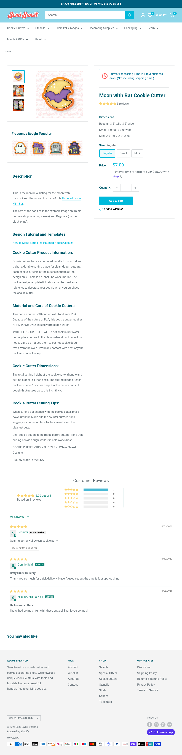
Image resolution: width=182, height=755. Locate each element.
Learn (151, 28)
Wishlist (73, 673)
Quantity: (105, 187)
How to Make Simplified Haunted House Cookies (43, 243)
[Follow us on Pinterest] (162, 724)
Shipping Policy (147, 673)
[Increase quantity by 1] (135, 187)
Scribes (103, 696)
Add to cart (116, 200)
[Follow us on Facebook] (149, 724)
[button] (108, 103)
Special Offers (108, 673)
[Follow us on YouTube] (169, 724)
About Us (73, 678)
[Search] (129, 15)
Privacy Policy (146, 684)
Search (103, 667)
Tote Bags (105, 701)
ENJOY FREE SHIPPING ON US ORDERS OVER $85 (91, 3)
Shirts (102, 690)
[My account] (143, 15)
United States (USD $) (21, 718)
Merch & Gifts (15, 39)
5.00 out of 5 (44, 495)
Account (73, 667)
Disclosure (143, 667)
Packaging (131, 28)
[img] (18, 527)
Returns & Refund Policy (152, 678)
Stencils (40, 28)
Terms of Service (147, 690)
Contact (73, 684)
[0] (172, 15)
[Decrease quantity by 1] (116, 187)
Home (7, 51)
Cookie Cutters (16, 28)
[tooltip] (20, 148)
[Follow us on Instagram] (156, 724)
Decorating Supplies (101, 28)
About (38, 39)
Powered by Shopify (18, 731)
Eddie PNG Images (67, 28)
